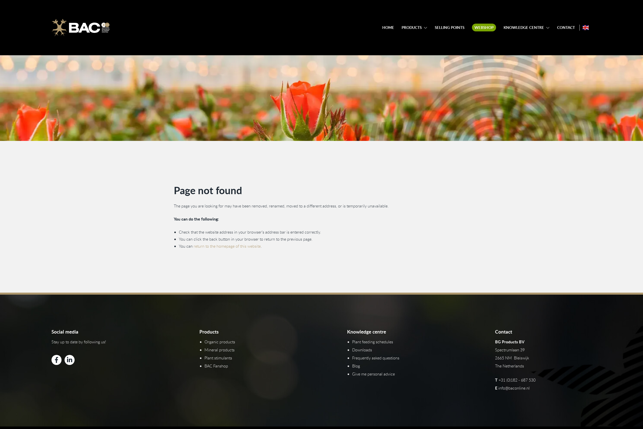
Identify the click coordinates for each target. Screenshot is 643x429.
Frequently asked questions (375, 358)
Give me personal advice (373, 374)
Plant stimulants (218, 358)
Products (412, 27)
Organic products (219, 342)
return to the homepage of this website (227, 246)
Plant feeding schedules (372, 342)
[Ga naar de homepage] (80, 27)
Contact (566, 27)
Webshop (484, 27)
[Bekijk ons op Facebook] (56, 360)
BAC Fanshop (216, 366)
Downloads (362, 350)
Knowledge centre (524, 27)
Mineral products (219, 350)
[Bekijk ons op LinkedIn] (70, 360)
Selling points (449, 27)
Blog (356, 366)
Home (388, 27)
